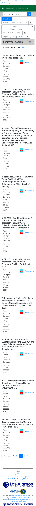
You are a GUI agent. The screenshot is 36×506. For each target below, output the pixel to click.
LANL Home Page (5, 3)
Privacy (24, 501)
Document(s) (29, 62)
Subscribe (18, 475)
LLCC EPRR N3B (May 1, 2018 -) (18, 479)
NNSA (27, 497)
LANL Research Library (21, 1)
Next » (24, 47)
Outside (5, 499)
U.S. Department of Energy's (16, 497)
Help (18, 473)
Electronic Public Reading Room (15, 8)
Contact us (18, 481)
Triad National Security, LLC (19, 495)
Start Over (7, 19)
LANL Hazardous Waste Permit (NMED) (18, 477)
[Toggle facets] (30, 42)
